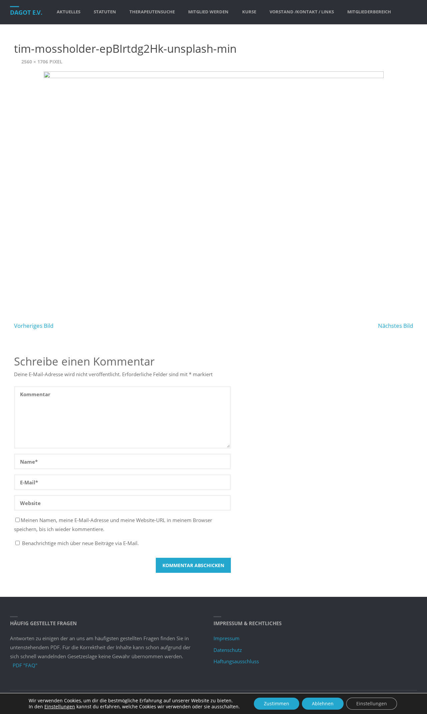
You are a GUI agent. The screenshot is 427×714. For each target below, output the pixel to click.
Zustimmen (276, 703)
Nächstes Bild (395, 325)
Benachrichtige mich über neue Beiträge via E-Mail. (80, 543)
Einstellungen (59, 707)
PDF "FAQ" (25, 665)
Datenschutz (228, 650)
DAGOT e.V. (26, 12)
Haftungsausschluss (236, 661)
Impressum (227, 638)
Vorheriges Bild (33, 325)
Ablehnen (323, 703)
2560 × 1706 (35, 62)
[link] (404, 12)
